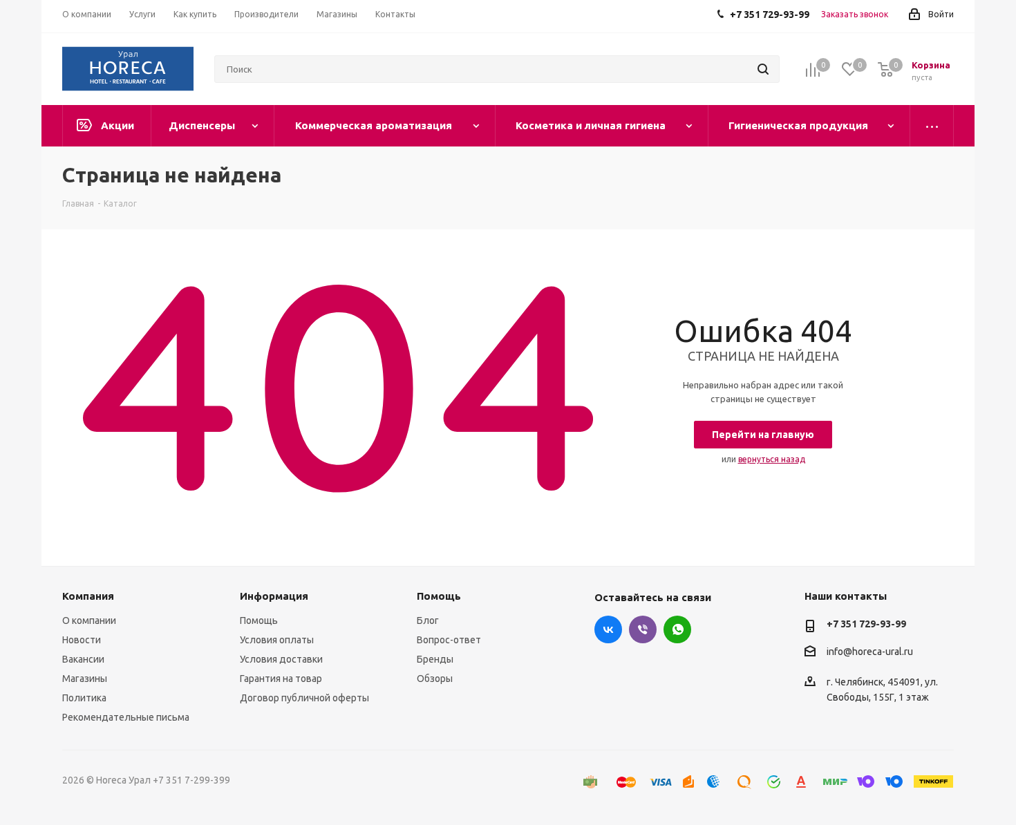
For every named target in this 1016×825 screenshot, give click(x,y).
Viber (643, 629)
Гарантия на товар (281, 678)
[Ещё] (932, 125)
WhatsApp (677, 629)
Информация (274, 596)
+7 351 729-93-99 (866, 623)
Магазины (84, 678)
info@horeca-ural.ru (870, 651)
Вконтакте (608, 629)
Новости (81, 639)
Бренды (435, 659)
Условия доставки (281, 659)
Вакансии (83, 659)
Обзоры (435, 678)
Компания (88, 596)
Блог (428, 620)
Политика (84, 697)
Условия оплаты (277, 639)
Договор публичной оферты (304, 697)
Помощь (259, 620)
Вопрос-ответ (449, 639)
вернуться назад (771, 459)
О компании (89, 620)
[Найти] (763, 69)
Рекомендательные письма (125, 717)
